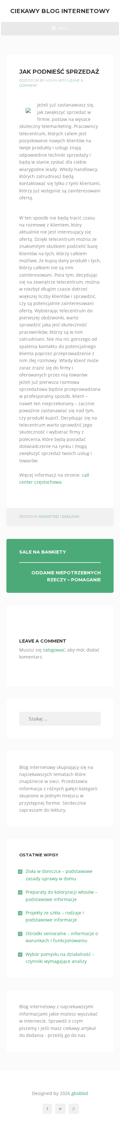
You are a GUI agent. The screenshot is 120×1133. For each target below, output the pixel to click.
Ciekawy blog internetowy (60, 11)
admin (51, 80)
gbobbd (79, 1093)
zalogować (54, 650)
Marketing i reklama (58, 517)
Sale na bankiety (42, 552)
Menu (60, 30)
